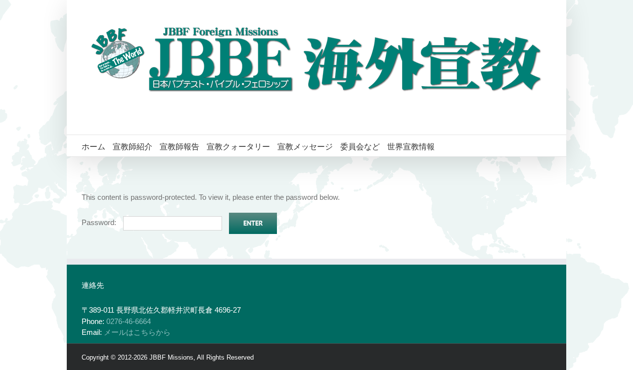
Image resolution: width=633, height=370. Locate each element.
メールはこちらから (137, 332)
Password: (100, 222)
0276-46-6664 (128, 321)
